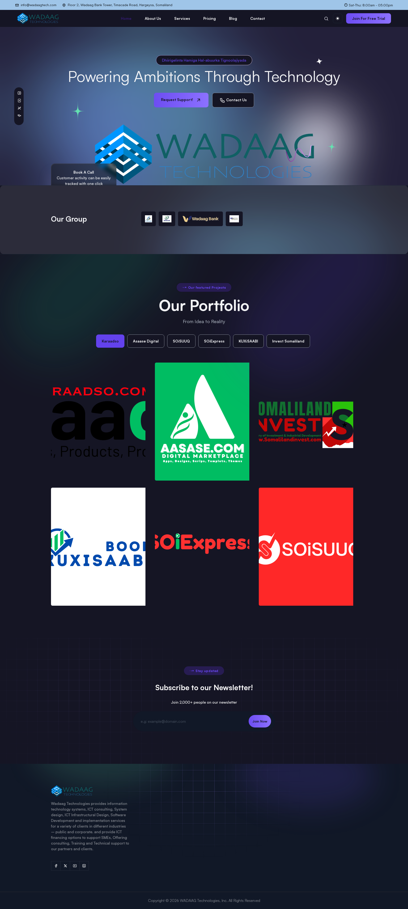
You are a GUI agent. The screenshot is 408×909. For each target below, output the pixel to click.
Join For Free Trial (368, 18)
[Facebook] (55, 866)
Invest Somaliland (288, 341)
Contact (257, 18)
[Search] (326, 18)
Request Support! (177, 99)
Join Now (259, 721)
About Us (153, 18)
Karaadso (110, 341)
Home (126, 18)
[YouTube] (74, 866)
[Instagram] (84, 866)
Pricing (209, 18)
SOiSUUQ (181, 341)
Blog (233, 18)
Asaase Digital (146, 341)
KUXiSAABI (248, 341)
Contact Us (236, 99)
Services (182, 18)
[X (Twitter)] (65, 866)
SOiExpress (214, 341)
